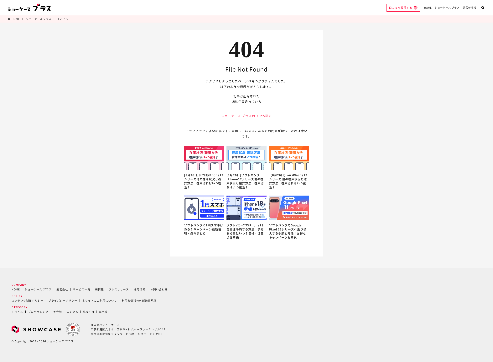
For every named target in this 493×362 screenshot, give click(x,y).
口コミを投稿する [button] (400, 7)
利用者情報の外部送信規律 (139, 300)
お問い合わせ (159, 289)
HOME (428, 7)
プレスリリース (119, 289)
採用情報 (139, 289)
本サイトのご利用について (99, 300)
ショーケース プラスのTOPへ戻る (246, 116)
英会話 (57, 312)
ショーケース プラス (447, 7)
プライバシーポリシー (62, 300)
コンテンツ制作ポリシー (28, 300)
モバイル (62, 19)
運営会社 (62, 289)
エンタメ (72, 312)
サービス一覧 (81, 289)
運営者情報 (469, 7)
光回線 (103, 312)
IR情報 (99, 289)
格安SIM (88, 312)
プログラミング (38, 312)
